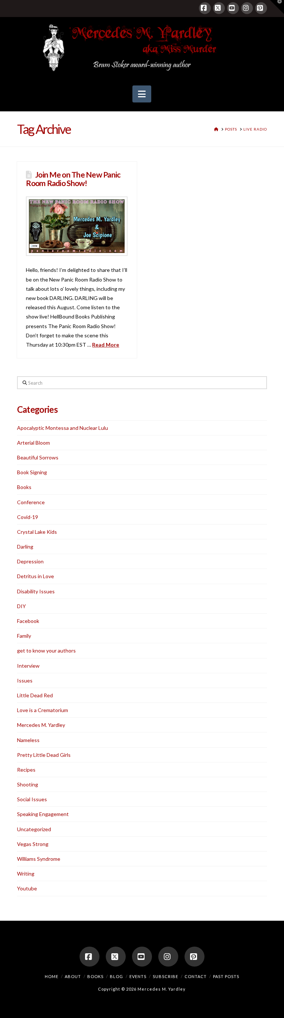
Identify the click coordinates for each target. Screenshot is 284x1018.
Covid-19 (27, 517)
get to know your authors (46, 650)
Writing (25, 873)
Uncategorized (34, 829)
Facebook (28, 621)
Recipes (26, 769)
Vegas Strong (32, 844)
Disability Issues (36, 591)
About (73, 976)
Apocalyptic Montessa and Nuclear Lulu (62, 428)
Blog (116, 976)
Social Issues (32, 799)
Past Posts (226, 976)
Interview (28, 666)
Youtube (27, 888)
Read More (105, 344)
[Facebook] (205, 8)
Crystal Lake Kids (37, 532)
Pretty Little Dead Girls (44, 755)
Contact (196, 976)
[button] (141, 93)
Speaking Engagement (43, 814)
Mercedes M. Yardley (41, 725)
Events (137, 976)
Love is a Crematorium (42, 710)
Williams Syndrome (38, 859)
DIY (21, 606)
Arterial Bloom (33, 442)
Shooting (27, 784)
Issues (25, 680)
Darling (25, 546)
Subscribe (165, 976)
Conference (31, 502)
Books (24, 487)
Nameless (28, 740)
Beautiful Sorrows (37, 457)
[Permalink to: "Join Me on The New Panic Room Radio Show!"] (77, 226)
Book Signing (32, 472)
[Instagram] (247, 8)
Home (51, 976)
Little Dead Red (35, 695)
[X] (219, 8)
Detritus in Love (35, 576)
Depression (30, 561)
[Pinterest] (261, 8)
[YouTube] (233, 8)
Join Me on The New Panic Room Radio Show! (73, 179)
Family (24, 636)
